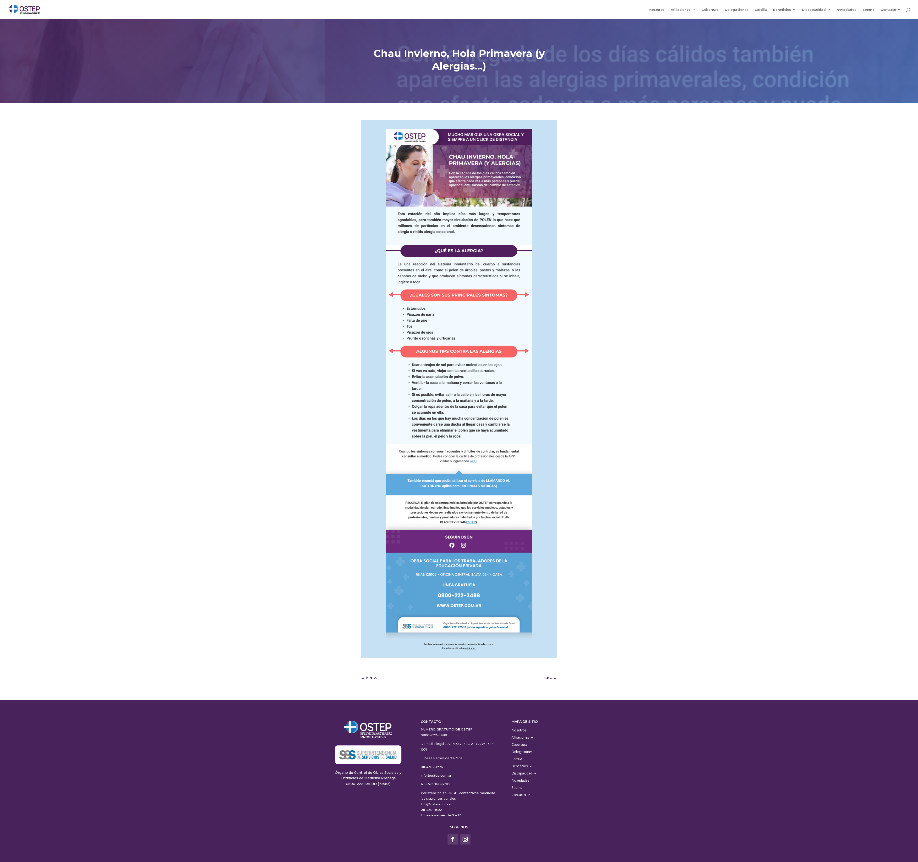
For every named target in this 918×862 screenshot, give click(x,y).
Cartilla (761, 9)
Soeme (868, 9)
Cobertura (710, 9)
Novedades (846, 9)
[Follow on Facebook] (453, 839)
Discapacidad (814, 9)
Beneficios (782, 9)
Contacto (888, 9)
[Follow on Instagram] (465, 839)
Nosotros (657, 9)
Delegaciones (737, 9)
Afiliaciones (681, 9)
